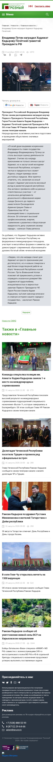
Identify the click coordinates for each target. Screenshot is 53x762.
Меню (10, 14)
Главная (5, 25)
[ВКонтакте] (5, 56)
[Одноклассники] (10, 56)
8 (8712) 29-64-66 (15, 726)
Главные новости (28, 25)
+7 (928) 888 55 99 (16, 722)
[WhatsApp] (16, 56)
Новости (14, 25)
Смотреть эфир (42, 6)
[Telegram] (21, 56)
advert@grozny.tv (14, 730)
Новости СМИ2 (9, 321)
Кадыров (26, 312)
